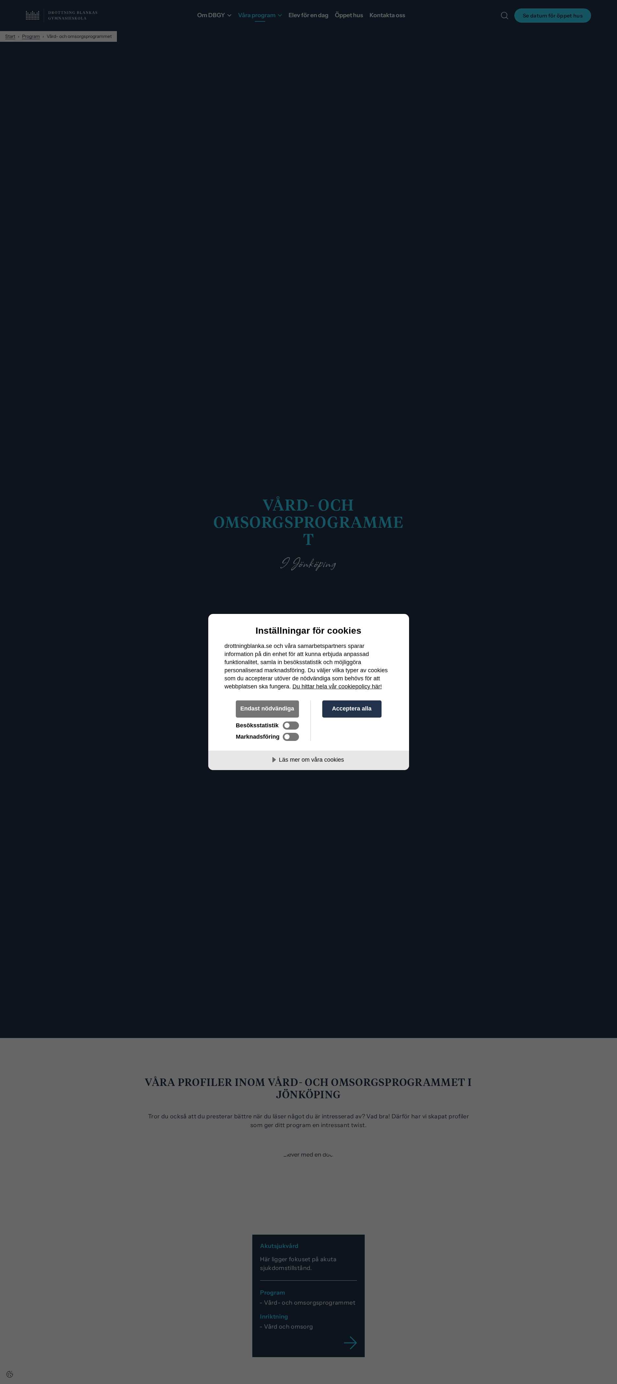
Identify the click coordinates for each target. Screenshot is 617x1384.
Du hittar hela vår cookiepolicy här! (337, 686)
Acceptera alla (351, 708)
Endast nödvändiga (267, 708)
